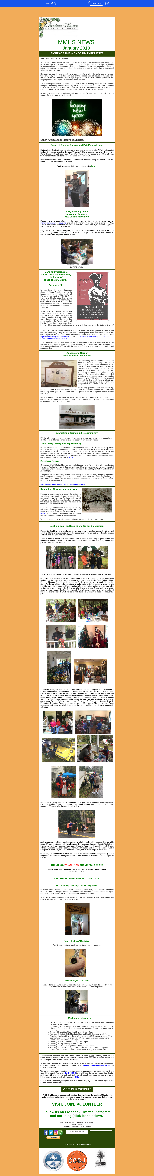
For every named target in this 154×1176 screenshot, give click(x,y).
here (93, 166)
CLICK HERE (70, 1073)
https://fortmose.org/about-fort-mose (54, 337)
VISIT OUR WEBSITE (77, 1089)
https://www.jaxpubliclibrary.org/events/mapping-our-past (62, 484)
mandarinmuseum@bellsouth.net (53, 223)
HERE (71, 457)
